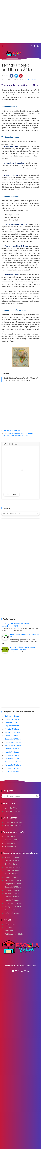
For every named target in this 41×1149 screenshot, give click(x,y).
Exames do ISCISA (12, 840)
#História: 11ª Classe (21, 436)
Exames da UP (10, 843)
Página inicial (10, 924)
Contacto (8, 927)
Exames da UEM (11, 846)
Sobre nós (9, 931)
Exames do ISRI (10, 836)
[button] (11, 76)
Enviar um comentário (12, 431)
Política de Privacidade (14, 934)
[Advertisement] (20, 22)
